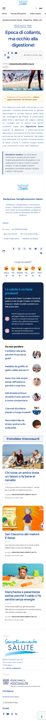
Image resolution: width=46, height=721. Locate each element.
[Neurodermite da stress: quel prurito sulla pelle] (36, 424)
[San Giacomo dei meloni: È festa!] (23, 518)
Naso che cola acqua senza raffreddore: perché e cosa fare (16, 382)
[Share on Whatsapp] (24, 249)
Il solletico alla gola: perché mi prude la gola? (15, 354)
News (29, 25)
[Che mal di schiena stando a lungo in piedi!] (36, 410)
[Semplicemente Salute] (23, 2)
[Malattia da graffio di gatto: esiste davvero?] (36, 368)
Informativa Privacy (11, 702)
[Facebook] (3, 714)
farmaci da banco (31, 239)
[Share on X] (12, 53)
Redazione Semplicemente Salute (21, 64)
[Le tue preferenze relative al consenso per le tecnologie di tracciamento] (41, 716)
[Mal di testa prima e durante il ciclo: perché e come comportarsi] (36, 396)
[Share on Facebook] (8, 53)
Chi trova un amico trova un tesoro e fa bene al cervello (22, 476)
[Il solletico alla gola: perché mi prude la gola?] (36, 354)
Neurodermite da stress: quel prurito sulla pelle (15, 424)
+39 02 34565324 (13, 668)
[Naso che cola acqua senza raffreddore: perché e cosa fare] (36, 382)
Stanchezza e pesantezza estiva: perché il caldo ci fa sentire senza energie (23, 595)
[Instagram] (12, 714)
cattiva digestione (29, 234)
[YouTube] (8, 714)
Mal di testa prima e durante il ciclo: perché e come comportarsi (17, 397)
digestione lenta (34, 126)
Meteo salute (20, 25)
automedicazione (19, 229)
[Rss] (16, 714)
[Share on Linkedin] (30, 249)
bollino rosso (10, 234)
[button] (4, 8)
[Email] (16, 53)
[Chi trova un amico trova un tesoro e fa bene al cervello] (23, 456)
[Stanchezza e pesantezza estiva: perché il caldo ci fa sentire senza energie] (23, 576)
